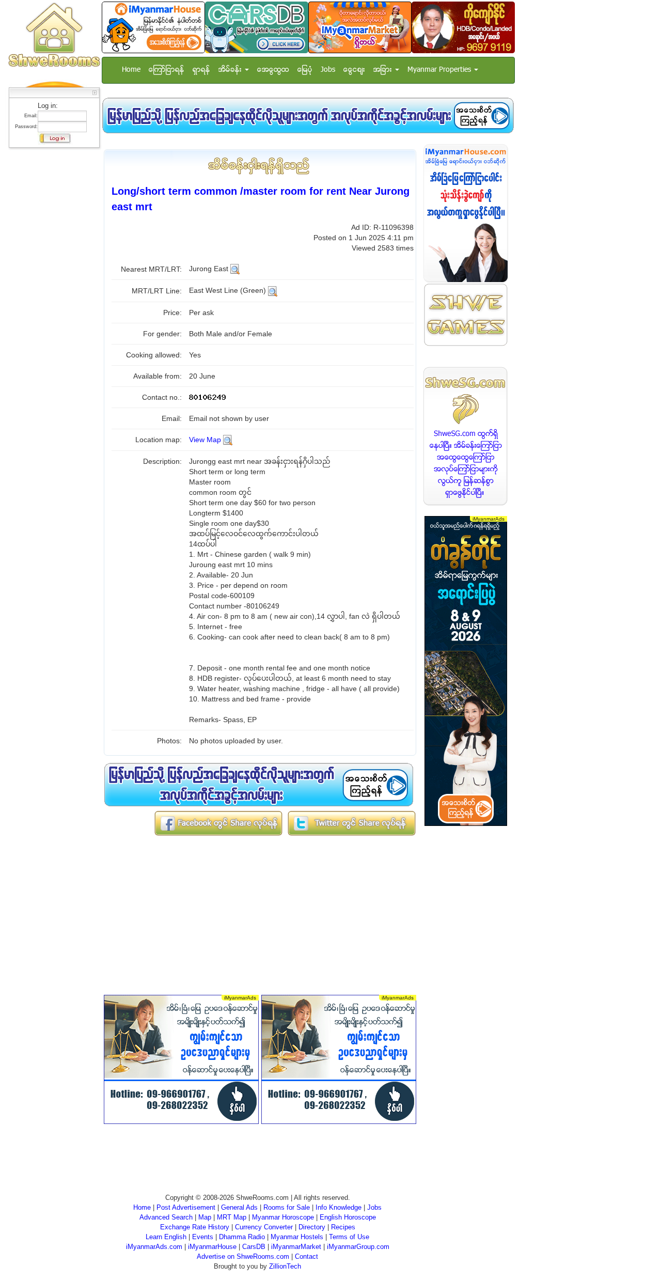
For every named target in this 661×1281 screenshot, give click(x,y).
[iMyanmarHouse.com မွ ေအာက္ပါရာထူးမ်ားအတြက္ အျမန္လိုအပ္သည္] (308, 115)
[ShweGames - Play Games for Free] (465, 315)
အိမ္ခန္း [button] (231, 70)
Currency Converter (264, 1227)
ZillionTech (285, 1266)
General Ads (239, 1207)
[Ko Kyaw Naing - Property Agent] (463, 27)
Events (202, 1237)
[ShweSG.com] (465, 436)
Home (131, 70)
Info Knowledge (338, 1207)
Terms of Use (349, 1237)
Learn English (166, 1237)
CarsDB (253, 1247)
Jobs (328, 70)
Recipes (343, 1227)
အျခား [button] (383, 70)
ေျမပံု (304, 70)
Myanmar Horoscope (283, 1217)
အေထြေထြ (273, 70)
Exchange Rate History (194, 1227)
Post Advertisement (185, 1207)
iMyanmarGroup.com (358, 1247)
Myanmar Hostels (297, 1237)
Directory (311, 1227)
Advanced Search (166, 1217)
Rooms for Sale (286, 1207)
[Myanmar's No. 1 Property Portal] (153, 27)
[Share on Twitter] (351, 822)
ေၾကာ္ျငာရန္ (166, 70)
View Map (205, 439)
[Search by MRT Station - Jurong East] (235, 268)
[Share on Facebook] (218, 822)
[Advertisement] (51, 307)
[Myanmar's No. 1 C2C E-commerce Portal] (360, 27)
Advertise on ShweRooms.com (243, 1256)
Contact (306, 1256)
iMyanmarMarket (296, 1247)
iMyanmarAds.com (154, 1247)
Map (204, 1217)
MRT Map (231, 1217)
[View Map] (227, 439)
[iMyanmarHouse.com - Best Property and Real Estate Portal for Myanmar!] (465, 213)
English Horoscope (348, 1217)
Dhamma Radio (242, 1237)
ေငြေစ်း (354, 70)
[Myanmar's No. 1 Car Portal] (256, 27)
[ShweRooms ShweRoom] (54, 35)
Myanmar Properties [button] (440, 70)
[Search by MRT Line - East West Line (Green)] (272, 290)
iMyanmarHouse (212, 1247)
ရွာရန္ (201, 70)
